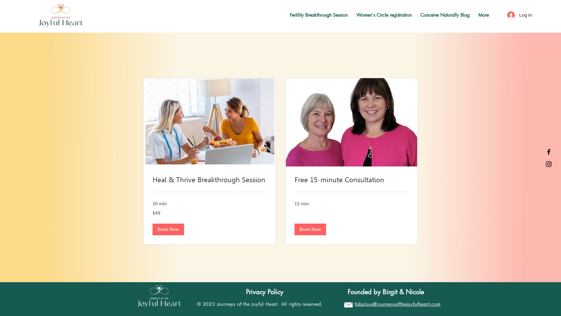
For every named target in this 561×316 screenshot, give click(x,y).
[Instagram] (549, 164)
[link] (209, 180)
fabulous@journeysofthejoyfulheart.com (398, 304)
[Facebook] (549, 152)
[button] (168, 229)
